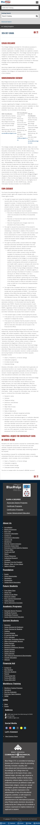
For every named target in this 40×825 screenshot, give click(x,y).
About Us (7, 523)
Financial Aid (9, 663)
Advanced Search (6, 22)
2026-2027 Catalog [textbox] (7, 8)
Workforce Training (12, 684)
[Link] (5, 2)
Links (5, 700)
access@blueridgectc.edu (9, 133)
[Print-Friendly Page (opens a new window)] (35, 32)
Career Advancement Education (18, 513)
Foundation (8, 570)
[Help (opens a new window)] (37, 32)
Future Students (10, 586)
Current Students (11, 621)
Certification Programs (15, 510)
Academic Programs (12, 606)
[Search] (37, 16)
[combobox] (20, 7)
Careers (21, 823)
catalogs (7, 819)
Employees (12, 823)
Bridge (29, 823)
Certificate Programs (14, 506)
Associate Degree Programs (17, 503)
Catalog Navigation (8, 26)
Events (3, 823)
